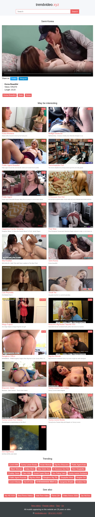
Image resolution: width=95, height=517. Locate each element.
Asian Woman (46, 465)
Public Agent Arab (79, 465)
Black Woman (16, 469)
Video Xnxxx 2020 (70, 496)
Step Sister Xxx (43, 469)
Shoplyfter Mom (66, 477)
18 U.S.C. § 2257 (55, 513)
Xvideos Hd (81, 482)
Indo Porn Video (42, 496)
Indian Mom (30, 469)
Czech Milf (13, 465)
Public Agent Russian (17, 477)
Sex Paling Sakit (59, 473)
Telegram (23, 78)
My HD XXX (10, 496)
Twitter (14, 78)
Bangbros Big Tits (50, 477)
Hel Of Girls (28, 482)
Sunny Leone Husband (78, 473)
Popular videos (48, 506)
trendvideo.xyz (41, 513)
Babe (21, 95)
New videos (36, 506)
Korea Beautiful (9, 95)
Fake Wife (27, 473)
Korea (28, 95)
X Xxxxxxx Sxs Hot (61, 469)
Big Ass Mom (34, 477)
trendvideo (47, 5)
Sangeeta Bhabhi (66, 482)
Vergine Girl (81, 477)
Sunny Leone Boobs (29, 465)
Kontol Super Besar (41, 473)
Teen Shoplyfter (78, 469)
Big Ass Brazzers (62, 465)
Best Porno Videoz (25, 496)
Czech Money (15, 482)
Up (62, 506)
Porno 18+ (56, 496)
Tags (58, 506)
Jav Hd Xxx (85, 496)
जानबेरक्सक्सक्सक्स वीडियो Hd (46, 482)
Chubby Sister (14, 473)
